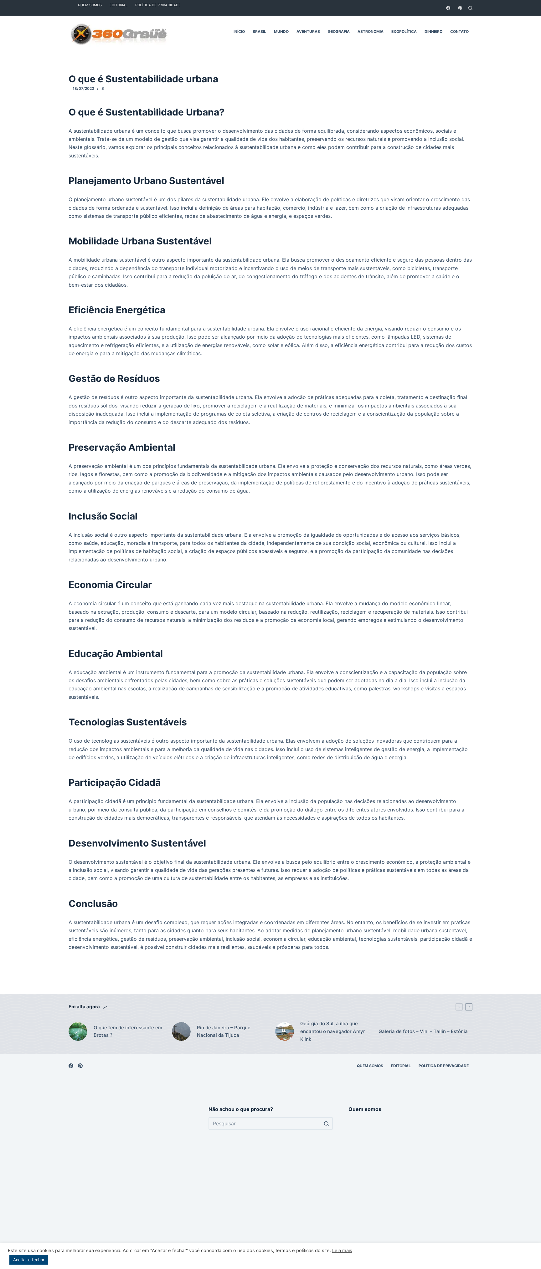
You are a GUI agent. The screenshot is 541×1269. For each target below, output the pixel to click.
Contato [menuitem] (459, 31)
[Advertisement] (131, 1182)
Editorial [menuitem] (401, 1065)
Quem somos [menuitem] (370, 1065)
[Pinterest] (460, 8)
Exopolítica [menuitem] (404, 31)
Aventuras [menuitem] (308, 31)
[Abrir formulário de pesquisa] (470, 8)
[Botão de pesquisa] (326, 1123)
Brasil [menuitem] (259, 31)
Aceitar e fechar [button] (28, 1259)
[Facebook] (448, 8)
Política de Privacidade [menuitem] (444, 1065)
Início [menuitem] (239, 31)
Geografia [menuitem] (339, 31)
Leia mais (342, 1250)
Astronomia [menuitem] (371, 31)
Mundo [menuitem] (281, 31)
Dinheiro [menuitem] (433, 31)
